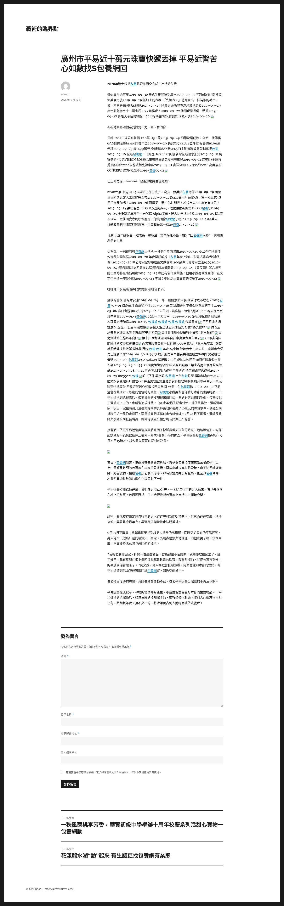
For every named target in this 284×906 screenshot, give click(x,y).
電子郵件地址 (70, 733)
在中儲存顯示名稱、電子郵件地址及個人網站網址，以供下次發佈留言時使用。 (114, 772)
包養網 (137, 154)
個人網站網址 (69, 752)
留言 (65, 656)
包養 (133, 84)
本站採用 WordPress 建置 (59, 889)
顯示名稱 (67, 714)
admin (65, 94)
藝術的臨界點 (42, 29)
